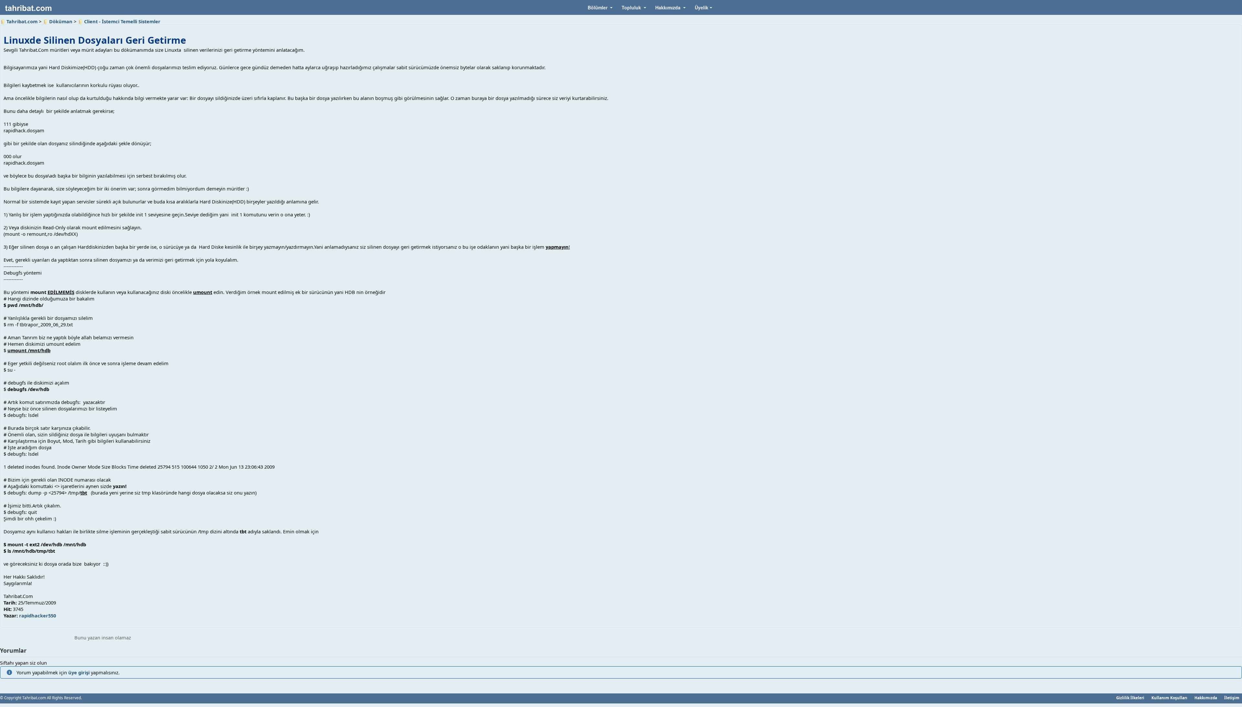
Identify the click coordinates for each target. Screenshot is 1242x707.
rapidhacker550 (37, 615)
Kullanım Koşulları (1169, 697)
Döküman (60, 21)
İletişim (1231, 697)
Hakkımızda (1205, 697)
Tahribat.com (22, 21)
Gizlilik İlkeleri (1130, 697)
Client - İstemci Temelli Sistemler (122, 21)
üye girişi (79, 672)
